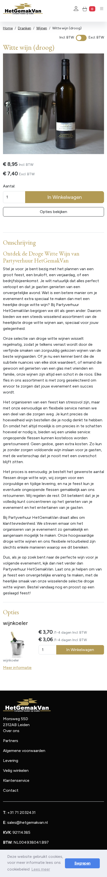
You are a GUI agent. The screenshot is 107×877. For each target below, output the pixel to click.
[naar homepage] (23, 9)
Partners (10, 740)
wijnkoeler (15, 623)
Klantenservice (16, 780)
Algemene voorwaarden (24, 750)
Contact (10, 790)
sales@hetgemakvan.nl (25, 822)
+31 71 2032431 (19, 812)
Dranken (24, 28)
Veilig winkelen (16, 770)
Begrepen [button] (82, 863)
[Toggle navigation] (101, 8)
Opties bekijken (53, 211)
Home (8, 28)
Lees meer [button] (40, 869)
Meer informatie (17, 667)
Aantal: (9, 186)
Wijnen (41, 28)
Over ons (11, 730)
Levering (10, 760)
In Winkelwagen (64, 197)
